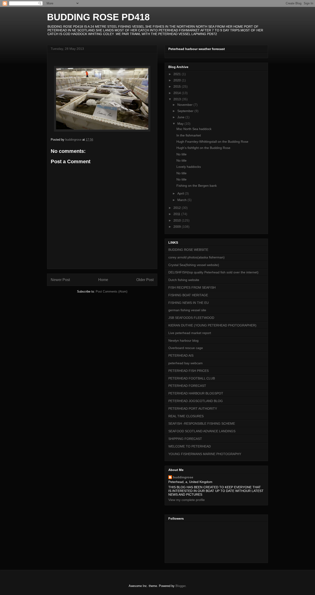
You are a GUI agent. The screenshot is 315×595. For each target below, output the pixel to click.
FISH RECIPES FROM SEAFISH (192, 287)
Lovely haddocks (188, 167)
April (181, 193)
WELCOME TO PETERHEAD (189, 446)
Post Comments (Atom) (111, 291)
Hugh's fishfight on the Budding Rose (203, 148)
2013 (177, 99)
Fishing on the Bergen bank (196, 185)
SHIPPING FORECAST (185, 439)
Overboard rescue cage (185, 348)
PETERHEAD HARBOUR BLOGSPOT (195, 393)
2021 (177, 74)
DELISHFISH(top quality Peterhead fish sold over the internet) (213, 272)
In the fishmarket (188, 135)
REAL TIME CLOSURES (186, 416)
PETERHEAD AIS (180, 355)
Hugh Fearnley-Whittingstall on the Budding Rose (212, 141)
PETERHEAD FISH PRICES (188, 371)
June (181, 117)
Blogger (180, 586)
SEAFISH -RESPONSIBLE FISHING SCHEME (201, 423)
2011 (177, 214)
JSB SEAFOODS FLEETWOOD (191, 318)
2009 (177, 226)
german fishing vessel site (187, 310)
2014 (177, 93)
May (180, 123)
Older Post (145, 280)
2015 (177, 86)
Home (103, 280)
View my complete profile (186, 500)
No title (181, 154)
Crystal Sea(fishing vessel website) (193, 265)
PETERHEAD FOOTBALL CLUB (191, 378)
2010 (177, 220)
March (182, 200)
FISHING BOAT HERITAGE (188, 295)
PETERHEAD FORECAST (187, 386)
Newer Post (60, 280)
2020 (177, 80)
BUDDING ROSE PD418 (98, 17)
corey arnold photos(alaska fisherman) (196, 257)
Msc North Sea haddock (193, 129)
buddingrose (183, 477)
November (185, 105)
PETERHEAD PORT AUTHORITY (192, 408)
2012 (177, 208)
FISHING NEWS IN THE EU (188, 303)
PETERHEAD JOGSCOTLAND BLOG (195, 401)
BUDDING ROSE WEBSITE (188, 250)
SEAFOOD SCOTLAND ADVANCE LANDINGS (201, 431)
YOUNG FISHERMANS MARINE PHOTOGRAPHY (204, 454)
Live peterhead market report (189, 333)
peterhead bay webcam (185, 363)
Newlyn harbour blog (183, 340)
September (185, 111)
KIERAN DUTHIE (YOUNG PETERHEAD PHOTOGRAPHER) (212, 325)
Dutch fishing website (183, 280)
